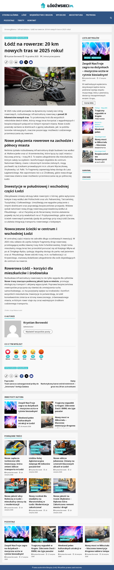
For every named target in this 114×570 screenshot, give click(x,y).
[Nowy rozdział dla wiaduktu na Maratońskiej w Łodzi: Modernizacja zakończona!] (40, 485)
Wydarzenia (35, 452)
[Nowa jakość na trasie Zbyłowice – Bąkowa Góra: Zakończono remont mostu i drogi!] (64, 485)
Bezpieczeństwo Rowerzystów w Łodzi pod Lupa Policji (87, 156)
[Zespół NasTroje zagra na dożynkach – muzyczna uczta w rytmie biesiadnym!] (96, 51)
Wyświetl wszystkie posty (38, 331)
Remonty (59, 452)
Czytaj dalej (89, 103)
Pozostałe (9, 20)
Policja (97, 108)
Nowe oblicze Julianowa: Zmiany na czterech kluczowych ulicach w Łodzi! (63, 462)
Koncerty (98, 122)
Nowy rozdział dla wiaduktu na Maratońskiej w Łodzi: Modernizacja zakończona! (39, 502)
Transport (10, 452)
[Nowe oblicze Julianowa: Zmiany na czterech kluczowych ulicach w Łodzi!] (64, 447)
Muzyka (87, 58)
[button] (111, 18)
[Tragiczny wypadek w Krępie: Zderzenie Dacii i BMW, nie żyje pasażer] (43, 534)
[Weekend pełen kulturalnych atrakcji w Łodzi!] (70, 534)
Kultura (98, 124)
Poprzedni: (21, 384)
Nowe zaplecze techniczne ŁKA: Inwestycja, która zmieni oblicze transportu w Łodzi (14, 464)
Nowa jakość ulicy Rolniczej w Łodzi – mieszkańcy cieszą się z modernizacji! (15, 500)
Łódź (24, 15)
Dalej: (58, 384)
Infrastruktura (10, 38)
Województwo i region (41, 15)
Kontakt (31, 20)
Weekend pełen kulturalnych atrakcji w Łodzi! (10, 422)
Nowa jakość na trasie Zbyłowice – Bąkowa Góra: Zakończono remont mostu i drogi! (63, 502)
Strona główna (10, 15)
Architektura (76, 15)
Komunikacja (22, 38)
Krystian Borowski (14, 56)
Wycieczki (61, 15)
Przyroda (91, 15)
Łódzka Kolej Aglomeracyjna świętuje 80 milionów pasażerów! (39, 462)
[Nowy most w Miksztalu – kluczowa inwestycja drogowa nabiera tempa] (97, 534)
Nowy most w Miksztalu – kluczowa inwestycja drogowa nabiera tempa (47, 422)
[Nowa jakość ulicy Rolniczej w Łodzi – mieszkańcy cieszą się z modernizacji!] (15, 485)
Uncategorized (100, 137)
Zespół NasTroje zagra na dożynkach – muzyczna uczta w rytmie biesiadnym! (10, 408)
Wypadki (104, 108)
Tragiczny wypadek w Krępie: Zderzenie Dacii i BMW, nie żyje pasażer (47, 408)
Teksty (21, 20)
